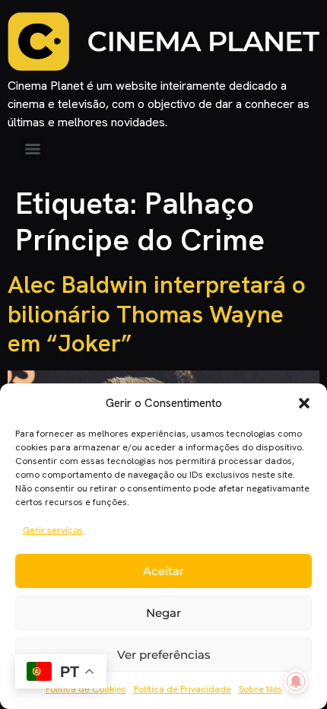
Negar (163, 613)
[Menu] (32, 149)
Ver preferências (164, 654)
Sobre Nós (260, 689)
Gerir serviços (53, 530)
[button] (304, 403)
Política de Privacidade (182, 689)
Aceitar (163, 571)
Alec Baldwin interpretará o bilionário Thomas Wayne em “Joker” (157, 314)
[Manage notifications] (296, 681)
